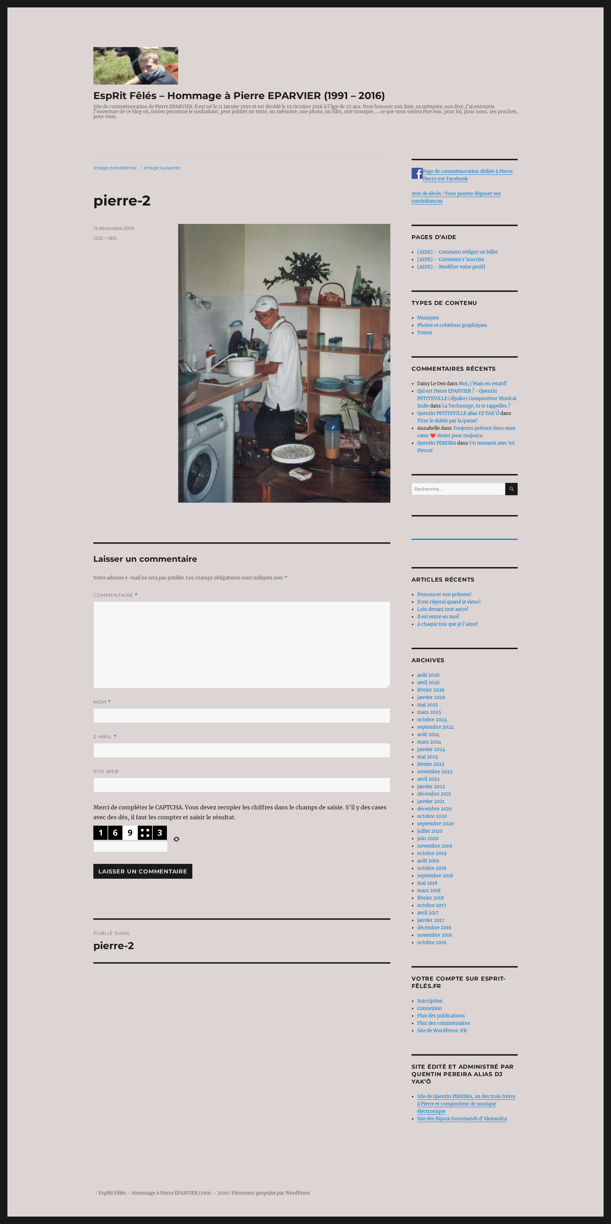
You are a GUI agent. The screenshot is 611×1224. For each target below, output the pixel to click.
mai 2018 (427, 883)
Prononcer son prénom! (444, 594)
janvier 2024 (431, 749)
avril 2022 (428, 779)
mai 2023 (427, 757)
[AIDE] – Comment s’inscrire (450, 259)
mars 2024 (429, 742)
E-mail (105, 737)
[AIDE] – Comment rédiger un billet (457, 252)
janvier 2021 (430, 801)
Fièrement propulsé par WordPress (271, 1193)
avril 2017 (428, 913)
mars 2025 (429, 712)
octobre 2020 (432, 816)
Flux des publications (441, 1016)
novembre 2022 (435, 772)
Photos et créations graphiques (452, 325)
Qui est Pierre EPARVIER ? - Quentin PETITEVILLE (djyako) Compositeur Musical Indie (466, 398)
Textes (424, 333)
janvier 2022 (431, 787)
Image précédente (114, 168)
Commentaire (115, 595)
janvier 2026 (431, 697)
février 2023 (430, 764)
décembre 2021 (434, 794)
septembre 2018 (435, 876)
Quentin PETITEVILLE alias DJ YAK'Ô (458, 413)
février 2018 (430, 898)
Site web (106, 771)
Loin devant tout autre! (443, 609)
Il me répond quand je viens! (449, 602)
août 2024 (428, 735)
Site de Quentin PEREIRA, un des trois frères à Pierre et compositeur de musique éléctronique (466, 1103)
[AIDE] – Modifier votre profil (451, 267)
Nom (102, 702)
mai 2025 (427, 705)
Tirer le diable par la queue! (447, 421)
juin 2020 (427, 839)
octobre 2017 (431, 905)
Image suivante (162, 168)
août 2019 (428, 861)
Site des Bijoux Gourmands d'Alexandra (462, 1119)
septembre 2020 (435, 824)
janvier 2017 (430, 920)
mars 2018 (429, 891)
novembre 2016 (434, 935)
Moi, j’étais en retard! (483, 384)
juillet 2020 (429, 831)
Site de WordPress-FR (442, 1031)
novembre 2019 (434, 846)
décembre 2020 (434, 809)
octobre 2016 (432, 943)
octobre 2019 (432, 853)
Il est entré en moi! (438, 617)
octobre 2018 (431, 868)
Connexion (429, 1008)
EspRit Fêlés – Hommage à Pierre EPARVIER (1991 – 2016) (239, 96)
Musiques (428, 318)
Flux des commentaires (443, 1023)
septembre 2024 (435, 727)
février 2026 (431, 690)
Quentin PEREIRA (436, 443)
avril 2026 (428, 683)
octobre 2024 (432, 720)
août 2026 (428, 675)
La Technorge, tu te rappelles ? (476, 406)
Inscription (430, 1001)
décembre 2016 (434, 928)
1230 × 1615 (105, 238)
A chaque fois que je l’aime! (447, 624)
